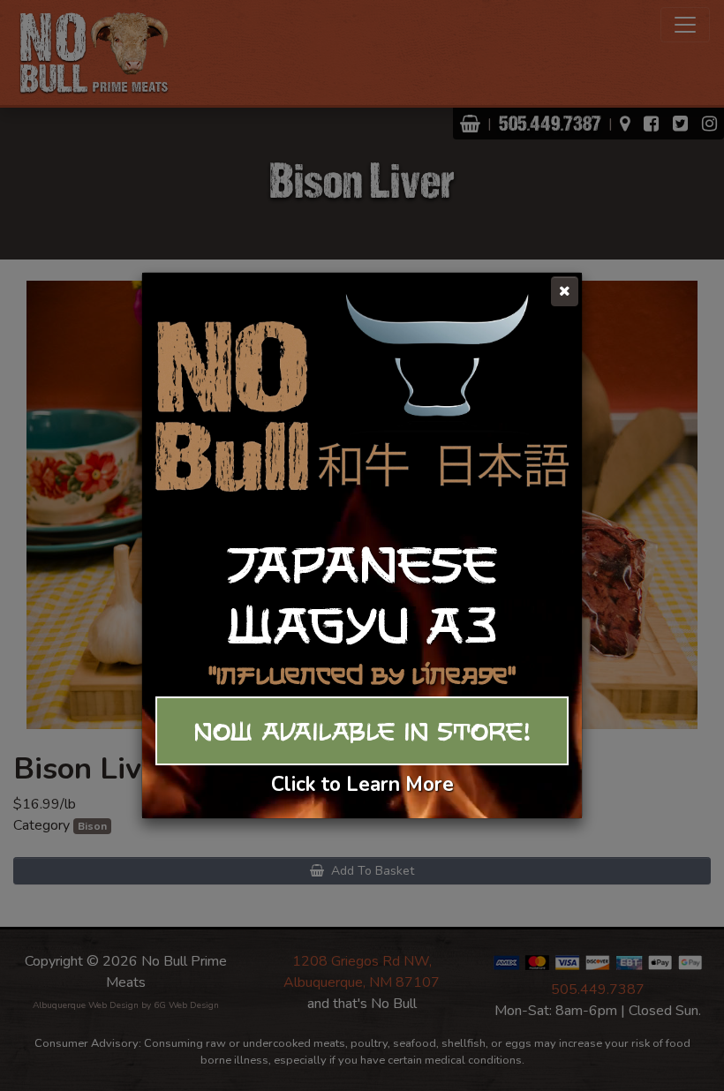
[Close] (564, 291)
